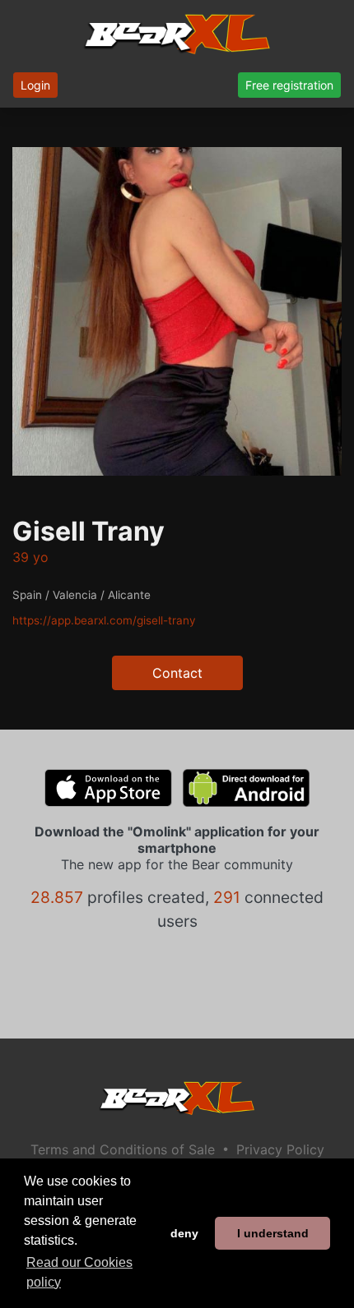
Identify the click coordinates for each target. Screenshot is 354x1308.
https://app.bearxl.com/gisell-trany (104, 620)
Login (35, 85)
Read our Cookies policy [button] (79, 1272)
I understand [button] (273, 1233)
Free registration (289, 85)
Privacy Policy (280, 1149)
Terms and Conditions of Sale (122, 1149)
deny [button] (184, 1233)
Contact (177, 673)
